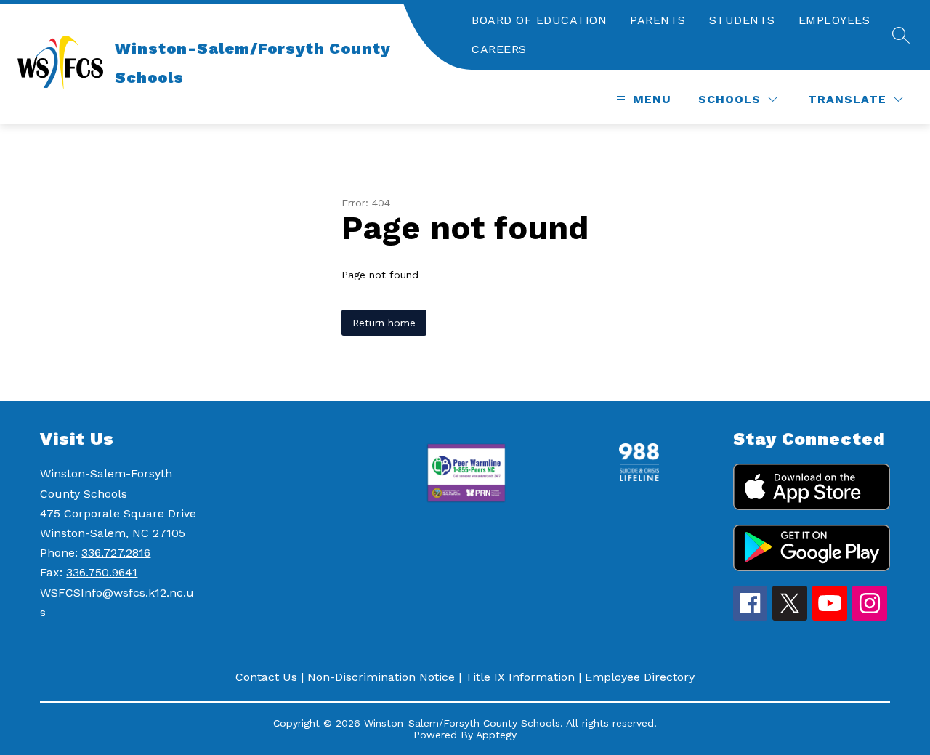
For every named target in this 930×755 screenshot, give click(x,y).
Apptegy (496, 734)
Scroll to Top (865, 595)
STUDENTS (742, 20)
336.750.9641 (101, 572)
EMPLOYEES (834, 20)
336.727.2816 (115, 553)
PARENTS (658, 20)
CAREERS (499, 49)
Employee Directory (640, 677)
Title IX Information (520, 677)
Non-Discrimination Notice (381, 677)
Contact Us (266, 677)
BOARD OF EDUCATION (539, 20)
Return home (384, 322)
